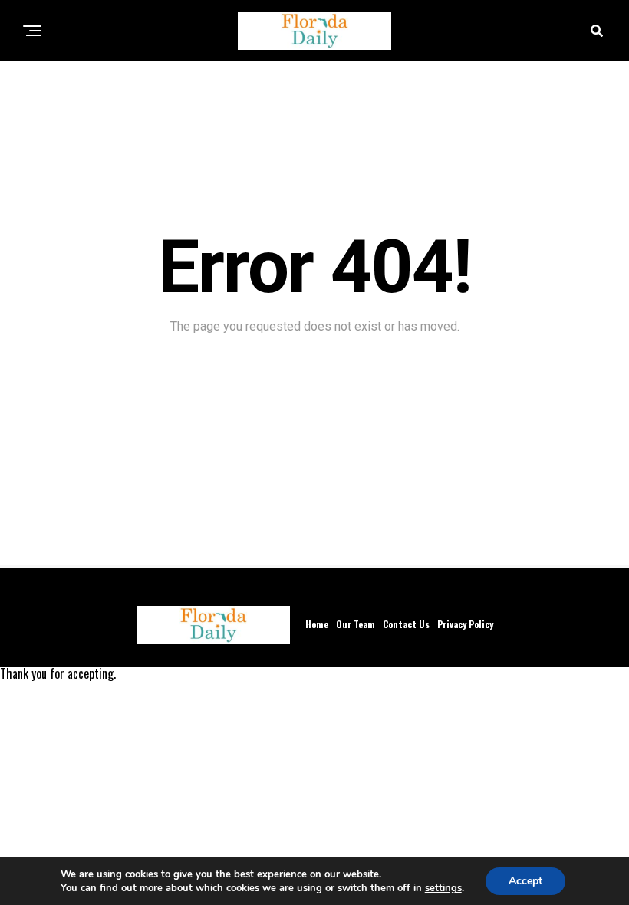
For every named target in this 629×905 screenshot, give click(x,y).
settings (443, 888)
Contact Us (406, 623)
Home (316, 623)
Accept (525, 881)
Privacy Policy (465, 623)
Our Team (355, 623)
